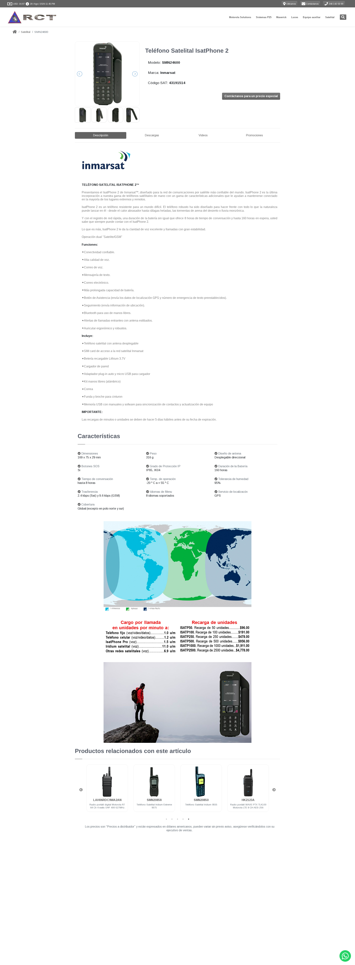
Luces (294, 17)
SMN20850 (154, 800)
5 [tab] (188, 819)
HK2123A (201, 800)
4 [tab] (183, 819)
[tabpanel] (107, 790)
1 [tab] (166, 819)
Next (274, 790)
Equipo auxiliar (311, 17)
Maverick (281, 17)
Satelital (329, 17)
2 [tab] (172, 819)
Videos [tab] (203, 135)
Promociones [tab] (254, 135)
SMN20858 (107, 800)
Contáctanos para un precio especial (251, 96)
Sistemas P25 (263, 17)
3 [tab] (177, 819)
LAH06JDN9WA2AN (248, 800)
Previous (81, 790)
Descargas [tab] (152, 135)
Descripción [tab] (100, 135)
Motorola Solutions (240, 17)
